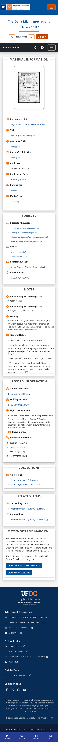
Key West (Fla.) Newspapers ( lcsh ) (25, 228)
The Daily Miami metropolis (23, 135)
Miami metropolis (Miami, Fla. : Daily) (28, 508)
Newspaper (16, 201)
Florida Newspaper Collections (24, 480)
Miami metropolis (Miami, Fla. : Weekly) (29, 519)
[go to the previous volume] (12, 36)
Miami (42, 267)
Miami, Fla (15, 157)
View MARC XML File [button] (19, 572)
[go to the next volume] (31, 36)
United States (17, 267)
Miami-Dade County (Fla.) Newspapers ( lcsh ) (29, 237)
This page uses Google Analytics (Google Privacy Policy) (29, 717)
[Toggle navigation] (51, 7)
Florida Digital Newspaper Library (25, 484)
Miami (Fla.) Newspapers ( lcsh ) (24, 232)
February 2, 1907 (18, 179)
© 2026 (29, 731)
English (14, 190)
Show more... (19, 431)
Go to (41, 36)
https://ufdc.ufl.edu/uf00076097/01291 (28, 124)
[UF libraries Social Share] (35, 47)
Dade (35, 267)
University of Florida (20, 394)
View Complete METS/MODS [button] (24, 565)
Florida (28, 267)
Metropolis (15, 146)
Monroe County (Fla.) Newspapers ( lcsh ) (27, 241)
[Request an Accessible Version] (43, 48)
